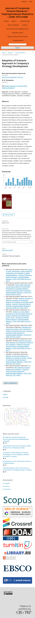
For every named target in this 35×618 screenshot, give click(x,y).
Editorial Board (25, 21)
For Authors (6, 486)
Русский (5, 397)
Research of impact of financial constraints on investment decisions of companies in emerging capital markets (19, 301)
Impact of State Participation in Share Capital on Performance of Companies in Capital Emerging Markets (19, 272)
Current (6, 21)
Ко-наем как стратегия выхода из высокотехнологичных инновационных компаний (16, 439)
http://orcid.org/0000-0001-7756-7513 (12, 77)
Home (3, 53)
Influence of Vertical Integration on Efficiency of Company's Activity (17, 357)
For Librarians (7, 489)
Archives (24, 25)
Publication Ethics (17, 33)
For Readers (6, 483)
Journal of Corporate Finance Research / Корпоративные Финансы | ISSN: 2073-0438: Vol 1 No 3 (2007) (19, 372)
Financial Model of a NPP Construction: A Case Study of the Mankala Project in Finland (17, 469)
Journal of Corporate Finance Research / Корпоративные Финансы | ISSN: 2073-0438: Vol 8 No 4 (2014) (19, 278)
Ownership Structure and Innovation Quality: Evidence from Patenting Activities (17, 447)
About (14, 21)
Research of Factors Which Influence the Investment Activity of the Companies (19, 342)
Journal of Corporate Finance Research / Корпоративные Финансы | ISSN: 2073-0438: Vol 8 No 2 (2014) (19, 292)
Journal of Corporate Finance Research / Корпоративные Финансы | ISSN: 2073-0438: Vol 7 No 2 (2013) (18, 306)
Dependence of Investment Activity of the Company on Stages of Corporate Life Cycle (18, 329)
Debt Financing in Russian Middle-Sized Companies (18, 368)
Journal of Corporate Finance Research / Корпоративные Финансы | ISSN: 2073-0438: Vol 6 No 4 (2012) (18, 320)
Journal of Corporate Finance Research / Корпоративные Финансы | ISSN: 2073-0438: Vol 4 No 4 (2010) (19, 361)
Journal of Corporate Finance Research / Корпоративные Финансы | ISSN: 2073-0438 (17, 12)
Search (17, 47)
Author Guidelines (13, 25)
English (5, 394)
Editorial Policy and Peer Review (17, 36)
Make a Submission (10, 383)
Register (24, 1)
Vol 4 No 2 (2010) (20, 53)
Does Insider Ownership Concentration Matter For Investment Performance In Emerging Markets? (18, 287)
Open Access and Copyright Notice (18, 29)
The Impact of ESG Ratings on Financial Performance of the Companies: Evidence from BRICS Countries (16, 454)
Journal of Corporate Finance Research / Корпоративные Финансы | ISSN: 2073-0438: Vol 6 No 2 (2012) (19, 334)
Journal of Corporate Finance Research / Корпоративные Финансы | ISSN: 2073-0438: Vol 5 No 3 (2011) (18, 347)
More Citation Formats (9, 242)
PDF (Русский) (9, 214)
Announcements (18, 40)
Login (30, 1)
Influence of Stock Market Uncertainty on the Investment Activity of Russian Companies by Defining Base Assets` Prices (19, 314)
